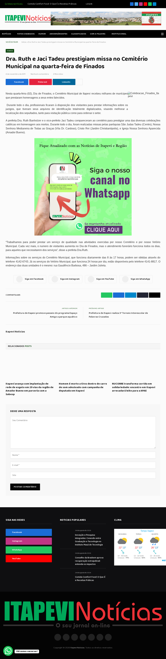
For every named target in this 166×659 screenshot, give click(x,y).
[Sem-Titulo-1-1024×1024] (83, 235)
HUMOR (42, 34)
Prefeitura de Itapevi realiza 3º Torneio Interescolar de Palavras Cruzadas (118, 315)
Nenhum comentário (40, 74)
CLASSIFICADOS (78, 34)
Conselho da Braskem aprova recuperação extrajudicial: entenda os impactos (89, 561)
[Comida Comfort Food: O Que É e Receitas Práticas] (66, 576)
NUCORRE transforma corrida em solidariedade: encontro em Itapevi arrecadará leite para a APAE (133, 387)
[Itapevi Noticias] (28, 19)
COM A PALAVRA (97, 34)
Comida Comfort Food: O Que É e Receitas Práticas (52, 3)
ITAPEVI (10, 51)
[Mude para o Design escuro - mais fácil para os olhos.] (158, 34)
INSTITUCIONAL (119, 34)
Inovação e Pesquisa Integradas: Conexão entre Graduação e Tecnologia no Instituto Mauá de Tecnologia (89, 539)
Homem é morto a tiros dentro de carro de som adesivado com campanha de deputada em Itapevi (83, 387)
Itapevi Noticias (15, 331)
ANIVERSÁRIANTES (58, 34)
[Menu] (162, 34)
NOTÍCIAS (6, 34)
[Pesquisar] (160, 4)
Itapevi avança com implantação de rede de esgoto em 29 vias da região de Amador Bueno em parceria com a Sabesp (29, 389)
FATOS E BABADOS (26, 34)
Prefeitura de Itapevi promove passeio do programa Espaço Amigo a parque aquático (45, 315)
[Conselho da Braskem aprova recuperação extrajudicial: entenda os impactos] (66, 557)
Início (24, 42)
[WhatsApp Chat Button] (8, 651)
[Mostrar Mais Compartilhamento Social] (79, 82)
